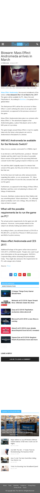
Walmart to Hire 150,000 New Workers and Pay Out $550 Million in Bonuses (18, 431)
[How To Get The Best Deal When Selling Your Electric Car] (5, 460)
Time (8, 265)
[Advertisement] (20, 21)
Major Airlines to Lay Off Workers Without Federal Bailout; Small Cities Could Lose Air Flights (24, 441)
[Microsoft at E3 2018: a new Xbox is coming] (6, 321)
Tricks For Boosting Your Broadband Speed (24, 466)
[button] (37, 44)
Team (9, 485)
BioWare (23, 99)
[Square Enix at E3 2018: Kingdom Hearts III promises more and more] (6, 339)
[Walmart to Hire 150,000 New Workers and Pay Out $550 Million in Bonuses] (20, 425)
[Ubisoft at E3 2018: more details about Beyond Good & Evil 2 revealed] (6, 330)
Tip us (24, 487)
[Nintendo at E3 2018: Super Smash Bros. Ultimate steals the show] (6, 302)
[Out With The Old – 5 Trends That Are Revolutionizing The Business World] (5, 452)
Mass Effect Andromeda (9, 92)
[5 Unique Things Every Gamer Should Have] (6, 293)
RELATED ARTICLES (8, 283)
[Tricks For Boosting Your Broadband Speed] (5, 468)
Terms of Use (17, 487)
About (5, 485)
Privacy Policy (31, 485)
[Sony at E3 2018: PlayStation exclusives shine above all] (6, 312)
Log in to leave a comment (20, 359)
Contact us (23, 485)
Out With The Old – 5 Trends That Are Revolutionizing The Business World (22, 451)
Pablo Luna (6, 63)
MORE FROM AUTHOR (9, 286)
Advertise (16, 485)
